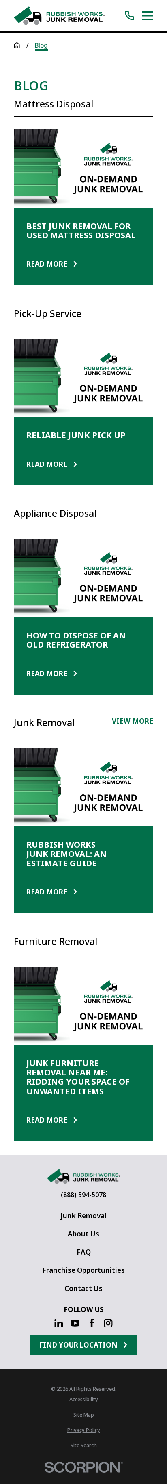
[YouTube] (75, 1323)
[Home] (59, 15)
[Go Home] (17, 45)
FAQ (84, 1252)
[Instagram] (108, 1323)
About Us (83, 1233)
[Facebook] (92, 1323)
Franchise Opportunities (83, 1270)
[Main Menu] (147, 15)
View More (132, 722)
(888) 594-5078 (83, 1195)
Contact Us (83, 1288)
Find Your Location (78, 1345)
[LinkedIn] (58, 1323)
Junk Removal (83, 1215)
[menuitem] (83, 1399)
